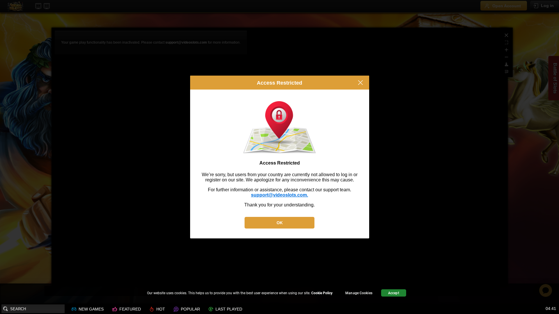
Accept (393, 293)
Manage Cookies (358, 293)
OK (280, 222)
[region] (279, 293)
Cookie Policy (321, 293)
